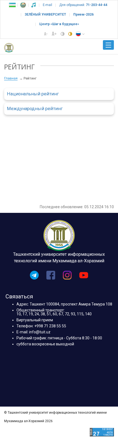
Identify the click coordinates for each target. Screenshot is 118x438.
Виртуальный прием (34, 320)
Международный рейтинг (35, 108)
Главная (11, 78)
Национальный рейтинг (33, 93)
